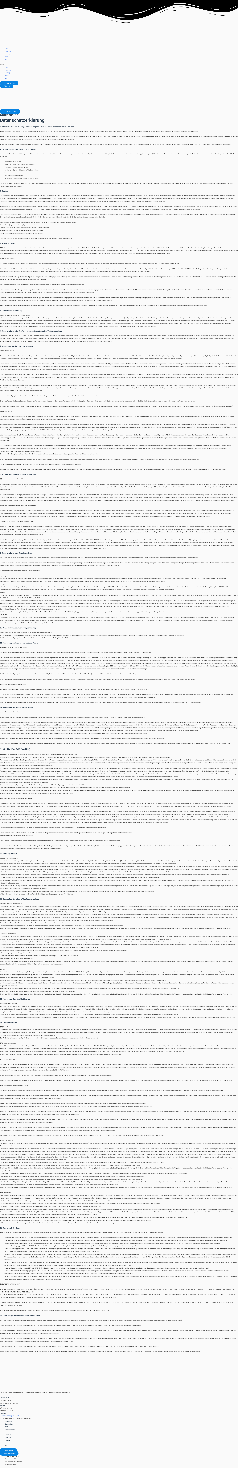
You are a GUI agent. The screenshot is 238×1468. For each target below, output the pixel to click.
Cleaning (7, 54)
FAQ (5, 59)
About (6, 48)
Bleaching (7, 51)
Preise (6, 57)
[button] (119, 64)
